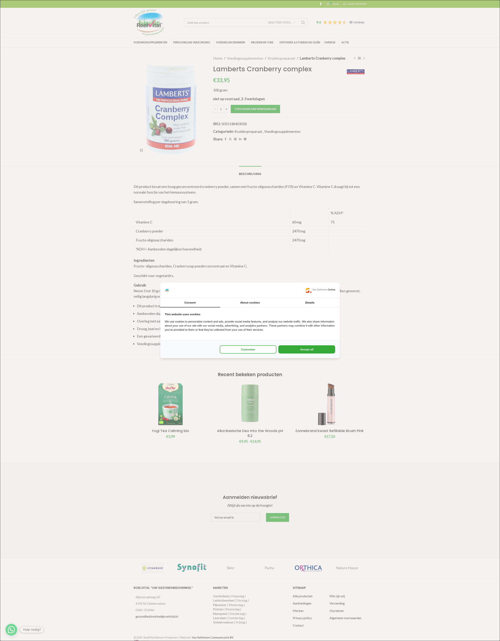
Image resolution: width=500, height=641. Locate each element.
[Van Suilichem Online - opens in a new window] (320, 290)
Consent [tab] (190, 302)
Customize (248, 349)
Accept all (306, 349)
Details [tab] (309, 302)
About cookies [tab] (250, 302)
